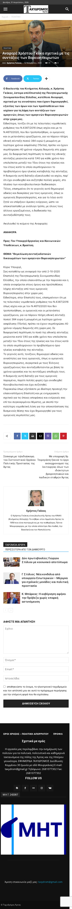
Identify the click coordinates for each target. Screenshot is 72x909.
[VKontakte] (50, 788)
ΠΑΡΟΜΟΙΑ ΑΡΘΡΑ (15, 545)
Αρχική (5, 16)
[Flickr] (33, 788)
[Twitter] (25, 436)
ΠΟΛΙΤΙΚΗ (15, 16)
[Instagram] (42, 788)
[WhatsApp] (55, 436)
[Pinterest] (63, 436)
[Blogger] (17, 788)
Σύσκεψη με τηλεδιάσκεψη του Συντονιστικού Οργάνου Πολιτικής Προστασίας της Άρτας (19, 461)
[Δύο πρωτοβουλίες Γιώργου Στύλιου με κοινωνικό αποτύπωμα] (11, 562)
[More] (46, 78)
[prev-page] (5, 610)
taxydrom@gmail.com (50, 881)
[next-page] (11, 610)
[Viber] (48, 436)
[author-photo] (36, 506)
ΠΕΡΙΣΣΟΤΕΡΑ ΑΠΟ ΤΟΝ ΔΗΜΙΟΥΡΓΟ (25, 549)
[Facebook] (17, 436)
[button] (5, 9)
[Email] (40, 436)
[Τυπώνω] (32, 436)
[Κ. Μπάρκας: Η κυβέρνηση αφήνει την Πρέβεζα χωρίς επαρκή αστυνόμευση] (11, 598)
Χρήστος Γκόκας (14, 63)
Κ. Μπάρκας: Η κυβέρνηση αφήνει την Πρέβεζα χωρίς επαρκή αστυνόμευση (44, 597)
